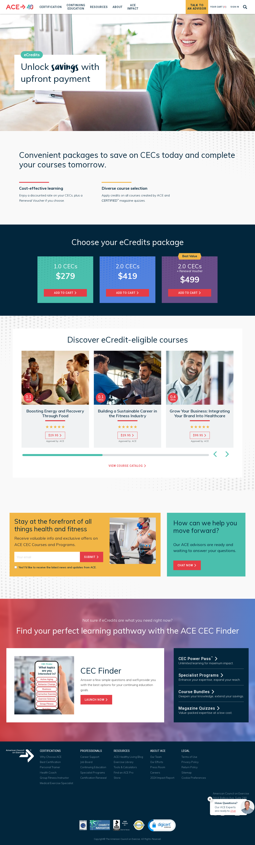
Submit (90, 557)
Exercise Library (123, 762)
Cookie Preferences (193, 777)
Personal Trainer (50, 767)
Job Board (86, 762)
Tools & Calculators (125, 767)
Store (117, 777)
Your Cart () (218, 7)
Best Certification (50, 762)
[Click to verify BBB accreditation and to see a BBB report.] (121, 825)
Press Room (157, 767)
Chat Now (186, 565)
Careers (155, 772)
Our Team (156, 756)
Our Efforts (156, 762)
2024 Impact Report (162, 777)
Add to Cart (188, 292)
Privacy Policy (190, 762)
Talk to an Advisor (196, 7)
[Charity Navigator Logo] (100, 825)
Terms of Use (189, 756)
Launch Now (95, 699)
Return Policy (189, 767)
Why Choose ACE (51, 756)
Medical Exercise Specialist (56, 783)
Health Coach (48, 772)
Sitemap (186, 772)
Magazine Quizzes (197, 708)
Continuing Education (93, 767)
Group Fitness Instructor (54, 777)
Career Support (89, 756)
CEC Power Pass (195, 659)
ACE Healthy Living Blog (128, 756)
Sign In (234, 7)
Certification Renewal (93, 777)
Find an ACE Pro (123, 772)
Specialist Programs (199, 675)
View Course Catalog (126, 465)
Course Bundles (194, 692)
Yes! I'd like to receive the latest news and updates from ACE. (57, 567)
